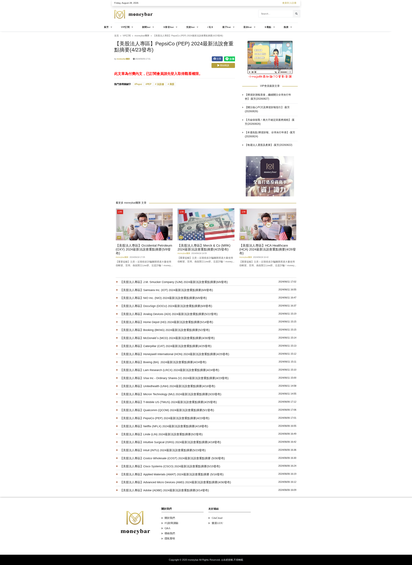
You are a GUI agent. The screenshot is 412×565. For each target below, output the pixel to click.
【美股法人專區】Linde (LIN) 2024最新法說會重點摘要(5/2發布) (161, 434)
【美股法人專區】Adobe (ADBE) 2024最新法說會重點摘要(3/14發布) (164, 490)
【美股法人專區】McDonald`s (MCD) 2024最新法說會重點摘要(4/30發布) (167, 338)
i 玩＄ (210, 27)
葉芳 (106, 27)
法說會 (160, 84)
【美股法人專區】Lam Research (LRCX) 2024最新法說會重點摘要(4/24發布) (169, 370)
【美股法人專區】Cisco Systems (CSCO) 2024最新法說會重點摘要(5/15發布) (170, 466)
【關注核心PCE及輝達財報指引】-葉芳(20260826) (267, 109)
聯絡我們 (170, 533)
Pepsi (139, 84)
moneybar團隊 (142, 35)
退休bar (247, 27)
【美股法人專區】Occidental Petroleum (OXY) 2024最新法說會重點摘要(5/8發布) (144, 249)
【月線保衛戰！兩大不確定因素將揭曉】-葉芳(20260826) (270, 121)
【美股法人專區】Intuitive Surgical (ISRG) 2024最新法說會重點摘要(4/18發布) (170, 442)
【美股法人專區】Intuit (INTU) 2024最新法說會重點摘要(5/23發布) (163, 450)
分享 (218, 58)
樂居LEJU (217, 523)
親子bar (226, 27)
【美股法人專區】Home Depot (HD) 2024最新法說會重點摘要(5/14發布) (166, 322)
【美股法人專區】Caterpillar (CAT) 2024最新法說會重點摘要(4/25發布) (165, 346)
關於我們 (170, 518)
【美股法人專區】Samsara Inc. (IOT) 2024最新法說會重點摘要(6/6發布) (166, 290)
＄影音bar (168, 27)
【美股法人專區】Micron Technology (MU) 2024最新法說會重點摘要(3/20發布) (170, 394)
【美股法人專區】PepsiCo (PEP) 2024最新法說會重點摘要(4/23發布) (164, 418)
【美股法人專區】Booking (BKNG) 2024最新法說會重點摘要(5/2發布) (165, 330)
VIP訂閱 (125, 27)
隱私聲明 (170, 538)
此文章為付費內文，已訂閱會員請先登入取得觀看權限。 (158, 74)
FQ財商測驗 (171, 523)
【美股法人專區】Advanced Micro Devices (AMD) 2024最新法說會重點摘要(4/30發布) (175, 482)
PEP (149, 84)
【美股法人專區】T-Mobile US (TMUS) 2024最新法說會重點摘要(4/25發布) (168, 402)
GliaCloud (217, 518)
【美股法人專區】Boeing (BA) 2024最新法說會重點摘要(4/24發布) (163, 362)
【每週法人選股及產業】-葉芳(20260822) (268, 145)
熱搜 (286, 27)
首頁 (116, 35)
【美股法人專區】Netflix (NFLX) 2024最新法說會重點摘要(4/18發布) (164, 426)
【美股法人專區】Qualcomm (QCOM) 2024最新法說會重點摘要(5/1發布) (167, 410)
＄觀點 (267, 27)
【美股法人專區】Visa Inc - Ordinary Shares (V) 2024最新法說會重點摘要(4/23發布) (174, 378)
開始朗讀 (224, 65)
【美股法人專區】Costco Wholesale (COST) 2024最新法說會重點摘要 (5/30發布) (172, 458)
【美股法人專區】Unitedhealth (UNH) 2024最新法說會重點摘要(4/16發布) (167, 386)
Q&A (167, 528)
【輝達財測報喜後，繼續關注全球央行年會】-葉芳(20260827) (268, 96)
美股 (171, 84)
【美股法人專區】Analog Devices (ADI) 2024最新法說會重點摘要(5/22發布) (169, 314)
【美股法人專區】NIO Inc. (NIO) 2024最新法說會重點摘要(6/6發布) (163, 298)
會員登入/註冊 (289, 3)
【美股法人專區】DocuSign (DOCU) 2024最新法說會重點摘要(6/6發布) (166, 306)
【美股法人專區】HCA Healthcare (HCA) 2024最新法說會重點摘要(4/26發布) (267, 249)
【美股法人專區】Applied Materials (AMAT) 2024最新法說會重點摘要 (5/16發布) (172, 474)
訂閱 (120, 212)
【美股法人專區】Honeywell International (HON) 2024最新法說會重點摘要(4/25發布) (174, 354)
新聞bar (146, 27)
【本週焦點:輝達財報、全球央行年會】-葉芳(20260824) (270, 134)
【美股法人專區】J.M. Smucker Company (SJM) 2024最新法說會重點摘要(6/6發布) (174, 282)
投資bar (190, 27)
